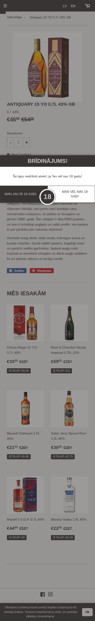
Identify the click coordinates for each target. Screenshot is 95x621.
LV (65, 6)
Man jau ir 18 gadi (20, 194)
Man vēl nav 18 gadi (75, 194)
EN (73, 6)
